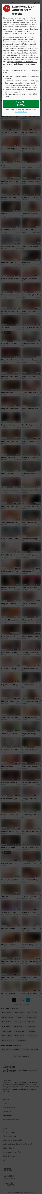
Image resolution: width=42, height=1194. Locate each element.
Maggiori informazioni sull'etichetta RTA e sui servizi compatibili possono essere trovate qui (20, 64)
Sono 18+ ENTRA (21, 104)
